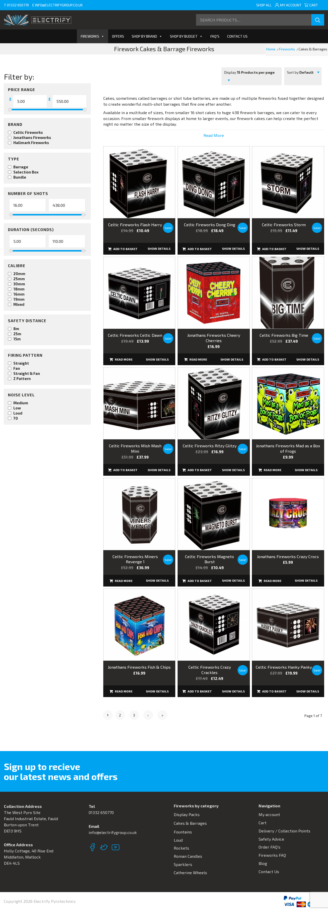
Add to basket (125, 249)
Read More (213, 135)
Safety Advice (271, 839)
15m (17, 339)
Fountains (183, 831)
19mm (19, 299)
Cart (315, 5)
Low (17, 408)
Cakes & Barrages (190, 823)
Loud (17, 413)
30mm (19, 283)
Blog (263, 863)
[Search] (317, 20)
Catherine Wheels (190, 872)
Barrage (20, 167)
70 (15, 418)
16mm (19, 294)
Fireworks (90, 36)
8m (16, 328)
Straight (21, 363)
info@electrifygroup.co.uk (59, 5)
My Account (291, 5)
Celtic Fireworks (28, 132)
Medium (20, 402)
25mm (19, 278)
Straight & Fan (26, 373)
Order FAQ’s (269, 846)
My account (269, 814)
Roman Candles (188, 856)
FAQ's (214, 36)
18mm (19, 289)
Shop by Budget (184, 36)
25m (17, 333)
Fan (16, 368)
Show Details (159, 248)
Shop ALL (264, 5)
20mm (19, 273)
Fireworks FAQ (272, 855)
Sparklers (183, 864)
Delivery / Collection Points (284, 830)
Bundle (19, 177)
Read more (123, 359)
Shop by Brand (144, 36)
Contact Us (237, 36)
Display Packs (187, 814)
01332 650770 (18, 5)
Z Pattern (22, 378)
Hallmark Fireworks (31, 142)
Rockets (181, 847)
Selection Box (25, 172)
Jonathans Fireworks (32, 137)
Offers (118, 36)
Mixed (18, 304)
